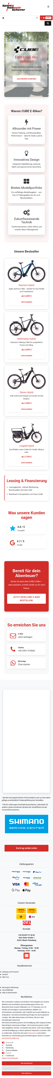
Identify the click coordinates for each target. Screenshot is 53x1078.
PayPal (8, 1053)
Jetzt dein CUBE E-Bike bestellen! (26, 599)
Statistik (9, 1045)
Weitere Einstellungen (10, 1058)
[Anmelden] (3, 17)
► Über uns (4, 977)
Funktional (10, 1056)
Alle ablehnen (26, 1073)
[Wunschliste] (37, 17)
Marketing (10, 1048)
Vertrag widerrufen (26, 848)
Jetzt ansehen (26, 302)
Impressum (32, 1033)
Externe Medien (12, 1050)
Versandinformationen (10, 810)
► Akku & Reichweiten (8, 993)
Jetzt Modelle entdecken (26, 79)
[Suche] (48, 23)
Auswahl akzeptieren (27, 1068)
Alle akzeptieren (27, 1063)
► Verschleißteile (6, 990)
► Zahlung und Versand (9, 972)
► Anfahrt (4, 974)
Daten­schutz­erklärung (10, 1038)
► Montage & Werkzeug (9, 987)
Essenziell (9, 1043)
